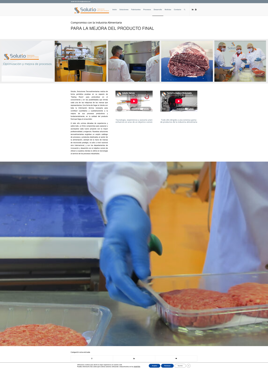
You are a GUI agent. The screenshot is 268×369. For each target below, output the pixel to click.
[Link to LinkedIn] (192, 9)
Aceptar (154, 366)
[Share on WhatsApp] (92, 358)
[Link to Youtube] (195, 9)
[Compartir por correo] (176, 358)
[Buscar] (185, 9)
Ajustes (180, 366)
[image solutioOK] (28, 62)
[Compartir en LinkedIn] (134, 358)
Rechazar (167, 366)
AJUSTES (137, 367)
